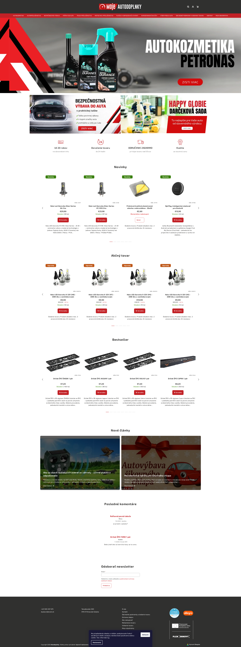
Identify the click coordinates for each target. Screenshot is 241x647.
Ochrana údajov (127, 617)
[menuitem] (18, 15)
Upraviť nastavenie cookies (85, 644)
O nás (124, 609)
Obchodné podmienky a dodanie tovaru (136, 614)
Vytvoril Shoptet (194, 644)
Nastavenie (97, 642)
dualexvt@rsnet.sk (47, 612)
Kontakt (125, 612)
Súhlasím (145, 635)
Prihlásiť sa (106, 585)
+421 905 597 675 (47, 609)
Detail (139, 220)
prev (42, 208)
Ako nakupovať (127, 620)
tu (108, 637)
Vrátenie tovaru (127, 625)
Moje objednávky (128, 628)
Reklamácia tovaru (129, 623)
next (198, 208)
